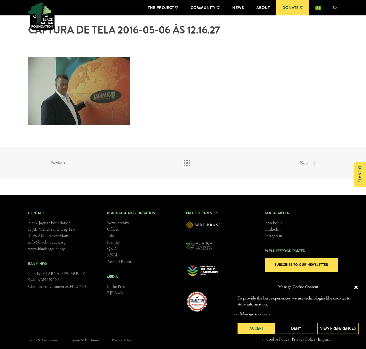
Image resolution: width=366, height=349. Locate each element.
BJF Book (115, 293)
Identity (113, 243)
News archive (118, 223)
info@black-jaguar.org (46, 243)
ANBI (112, 255)
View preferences (338, 328)
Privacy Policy (303, 340)
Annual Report (120, 262)
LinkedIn (273, 230)
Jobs (111, 236)
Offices (113, 230)
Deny (296, 328)
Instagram (273, 236)
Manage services (254, 314)
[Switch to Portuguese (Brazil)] (318, 7)
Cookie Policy (277, 340)
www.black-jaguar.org (46, 249)
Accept (256, 328)
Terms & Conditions (42, 340)
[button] (356, 287)
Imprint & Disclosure (84, 340)
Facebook (273, 223)
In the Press (116, 287)
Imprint (324, 340)
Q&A (112, 249)
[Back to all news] (187, 162)
